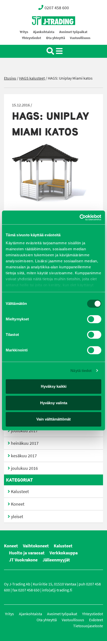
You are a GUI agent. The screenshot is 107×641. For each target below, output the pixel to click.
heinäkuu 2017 (25, 443)
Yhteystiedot (31, 38)
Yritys (24, 32)
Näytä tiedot (81, 370)
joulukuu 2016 (24, 468)
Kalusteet (20, 492)
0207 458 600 (57, 8)
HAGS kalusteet (32, 78)
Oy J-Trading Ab (44, 31)
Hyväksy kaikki (53, 386)
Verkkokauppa (64, 553)
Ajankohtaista (43, 32)
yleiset (17, 517)
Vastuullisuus (80, 38)
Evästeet (96, 619)
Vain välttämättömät (53, 419)
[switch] (94, 319)
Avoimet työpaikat (73, 32)
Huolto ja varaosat (27, 553)
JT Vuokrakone (23, 560)
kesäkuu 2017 (24, 456)
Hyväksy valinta (53, 403)
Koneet (17, 504)
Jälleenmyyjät (56, 560)
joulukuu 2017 (24, 431)
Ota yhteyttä (55, 38)
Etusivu (10, 78)
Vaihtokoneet (36, 546)
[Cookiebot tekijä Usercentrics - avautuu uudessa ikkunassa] (79, 217)
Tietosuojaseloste (88, 625)
